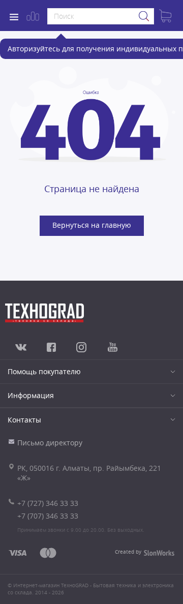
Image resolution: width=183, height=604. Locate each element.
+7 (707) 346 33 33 (47, 516)
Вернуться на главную (91, 225)
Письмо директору (49, 442)
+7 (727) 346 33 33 (47, 503)
